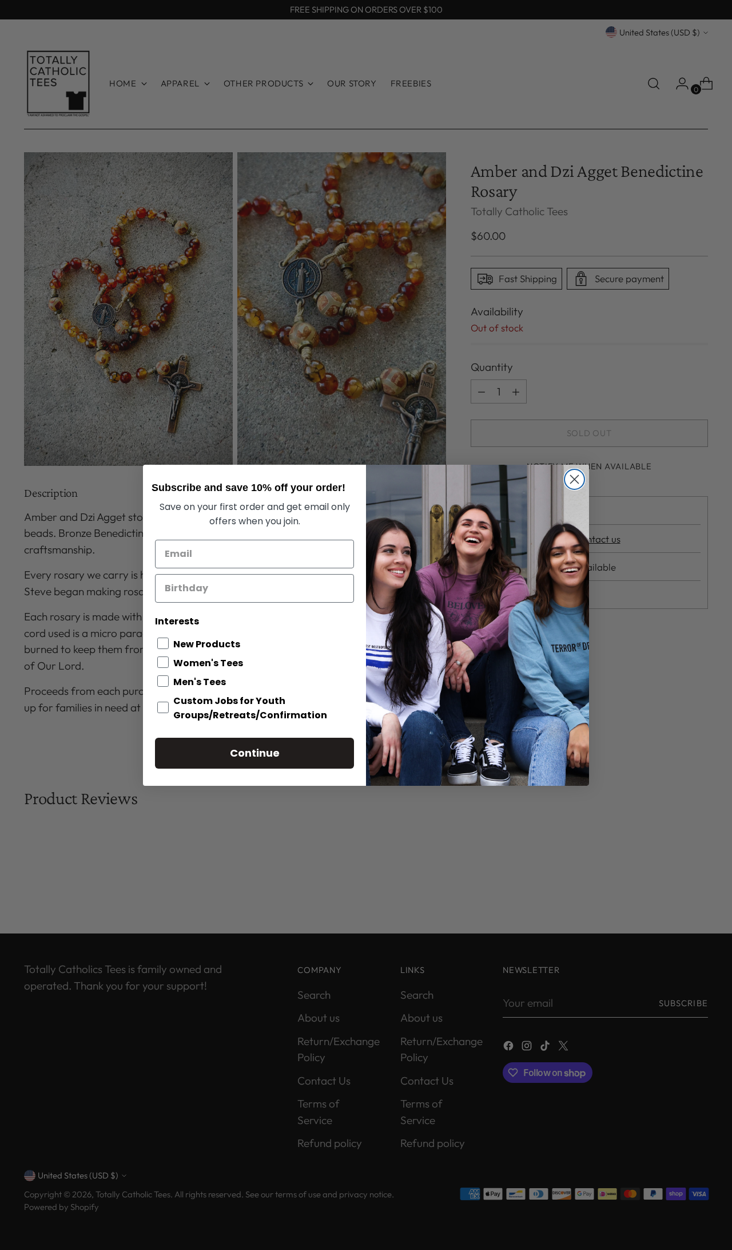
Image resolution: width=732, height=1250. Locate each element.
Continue (255, 753)
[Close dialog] (574, 479)
